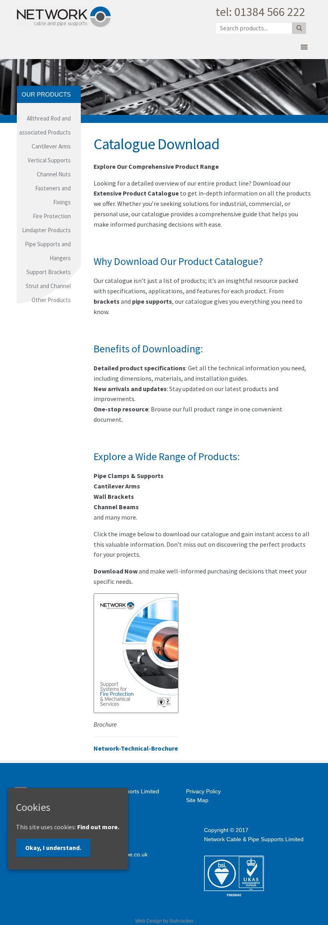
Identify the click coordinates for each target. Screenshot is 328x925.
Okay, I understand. (53, 848)
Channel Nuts (54, 174)
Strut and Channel (48, 286)
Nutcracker (181, 921)
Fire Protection (52, 216)
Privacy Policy (203, 791)
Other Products (51, 300)
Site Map (197, 800)
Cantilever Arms (51, 146)
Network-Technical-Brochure (136, 748)
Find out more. (98, 827)
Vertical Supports (49, 160)
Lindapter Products (46, 230)
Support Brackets (48, 272)
